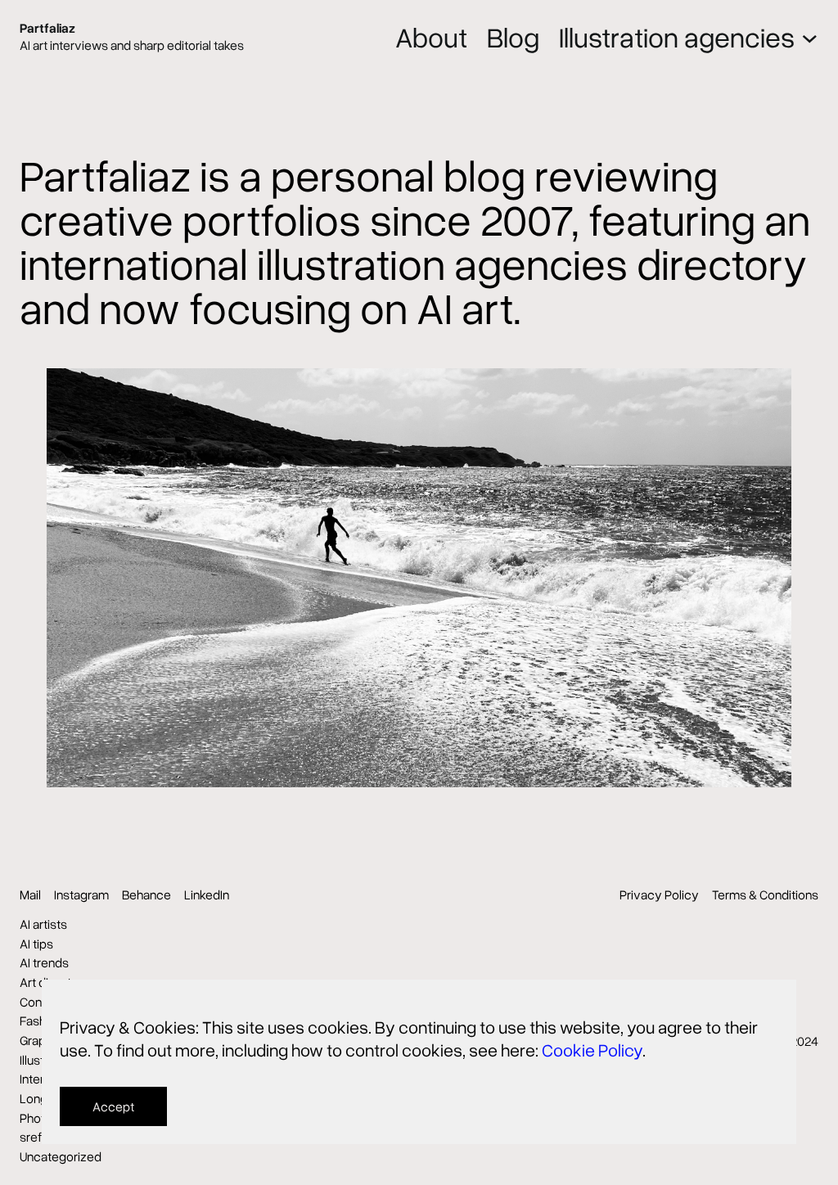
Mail (30, 894)
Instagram (81, 894)
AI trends (44, 962)
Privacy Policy (659, 894)
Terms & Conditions (765, 894)
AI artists (43, 924)
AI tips (36, 943)
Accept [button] (113, 1106)
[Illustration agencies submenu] (809, 37)
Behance (146, 894)
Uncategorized (60, 1156)
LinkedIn (206, 894)
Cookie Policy (592, 1050)
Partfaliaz (47, 28)
